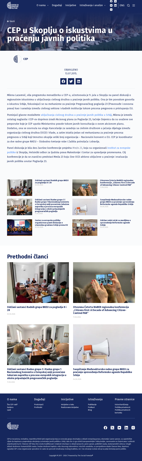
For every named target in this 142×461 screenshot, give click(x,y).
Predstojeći (38, 404)
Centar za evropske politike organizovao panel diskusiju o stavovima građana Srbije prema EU (51, 222)
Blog (90, 410)
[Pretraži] (128, 5)
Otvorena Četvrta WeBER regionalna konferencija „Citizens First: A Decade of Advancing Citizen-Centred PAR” (117, 182)
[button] (63, 81)
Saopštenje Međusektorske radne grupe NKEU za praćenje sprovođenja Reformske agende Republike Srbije (117, 202)
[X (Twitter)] (115, 1)
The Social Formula (85, 456)
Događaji (57, 5)
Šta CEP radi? (12, 404)
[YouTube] (111, 5)
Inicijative (70, 5)
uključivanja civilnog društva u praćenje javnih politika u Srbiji (76, 114)
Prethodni (38, 407)
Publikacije (92, 404)
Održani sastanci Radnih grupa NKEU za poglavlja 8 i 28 (52, 181)
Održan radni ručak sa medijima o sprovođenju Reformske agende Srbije (115, 222)
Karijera (10, 407)
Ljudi (9, 410)
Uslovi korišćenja (121, 404)
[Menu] (133, 5)
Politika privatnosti (122, 407)
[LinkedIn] (115, 5)
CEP (25, 59)
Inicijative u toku (67, 404)
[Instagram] (111, 9)
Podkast (91, 407)
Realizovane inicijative (70, 407)
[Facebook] (111, 1)
